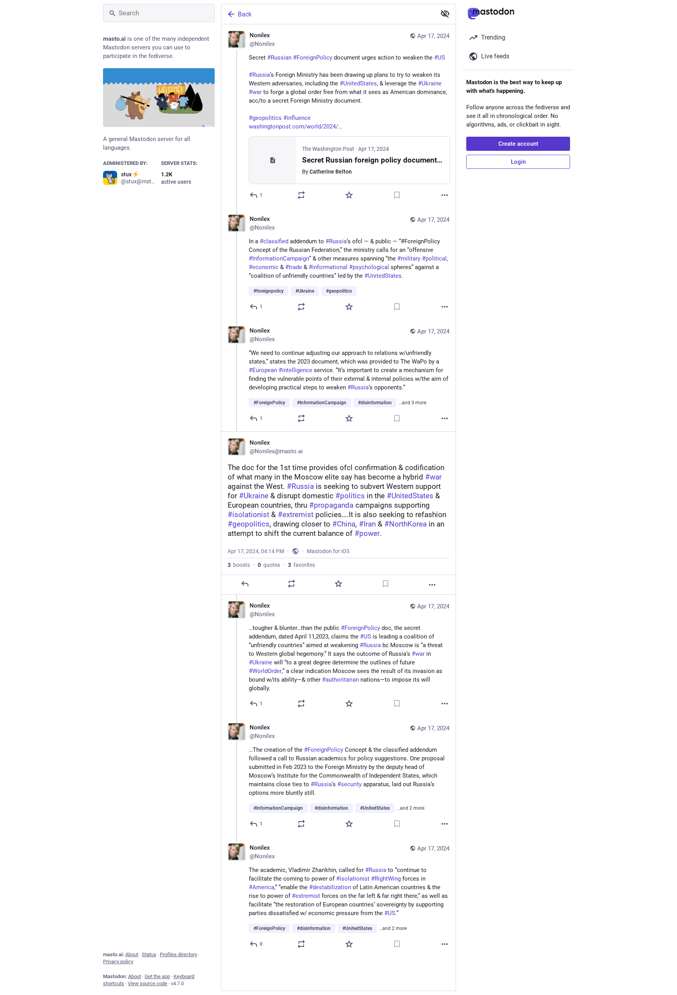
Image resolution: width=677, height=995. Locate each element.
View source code (147, 983)
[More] (444, 195)
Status (149, 954)
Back (245, 14)
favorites (301, 565)
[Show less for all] (445, 13)
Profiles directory (178, 954)
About (131, 954)
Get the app (157, 976)
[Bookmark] (397, 195)
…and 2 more (410, 808)
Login (518, 161)
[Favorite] (349, 195)
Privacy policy (118, 961)
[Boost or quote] (301, 195)
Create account (518, 143)
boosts (239, 565)
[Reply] (245, 583)
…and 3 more (412, 402)
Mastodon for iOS (328, 551)
